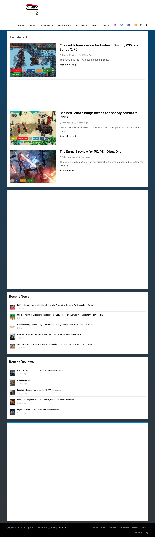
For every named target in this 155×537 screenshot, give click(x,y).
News (33, 25)
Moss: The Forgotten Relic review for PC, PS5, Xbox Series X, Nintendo (45, 400)
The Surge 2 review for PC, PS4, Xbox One (90, 152)
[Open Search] (141, 25)
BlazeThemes (61, 527)
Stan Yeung (67, 122)
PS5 (33, 71)
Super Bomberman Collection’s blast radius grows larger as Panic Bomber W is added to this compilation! (60, 315)
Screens (14, 142)
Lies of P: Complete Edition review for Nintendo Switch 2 (40, 371)
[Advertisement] (93, 10)
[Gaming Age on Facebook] (128, 25)
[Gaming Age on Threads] (114, 25)
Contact (144, 527)
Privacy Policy (141, 532)
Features (81, 25)
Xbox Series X (16, 74)
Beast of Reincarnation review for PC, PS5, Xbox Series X (40, 390)
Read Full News (67, 64)
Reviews (45, 25)
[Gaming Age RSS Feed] (135, 25)
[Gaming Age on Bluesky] (121, 25)
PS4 (29, 71)
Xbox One (47, 71)
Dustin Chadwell (70, 54)
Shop (106, 25)
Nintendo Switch (16, 71)
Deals (95, 25)
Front (22, 25)
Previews (63, 25)
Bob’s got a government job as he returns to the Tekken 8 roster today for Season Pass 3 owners (56, 305)
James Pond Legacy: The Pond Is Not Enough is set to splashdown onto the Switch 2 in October (56, 344)
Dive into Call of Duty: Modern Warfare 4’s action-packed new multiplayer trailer (49, 334)
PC (24, 71)
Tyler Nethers (68, 157)
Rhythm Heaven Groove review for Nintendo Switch (38, 410)
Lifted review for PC (25, 380)
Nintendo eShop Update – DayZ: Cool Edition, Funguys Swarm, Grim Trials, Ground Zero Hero (55, 325)
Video (20, 142)
